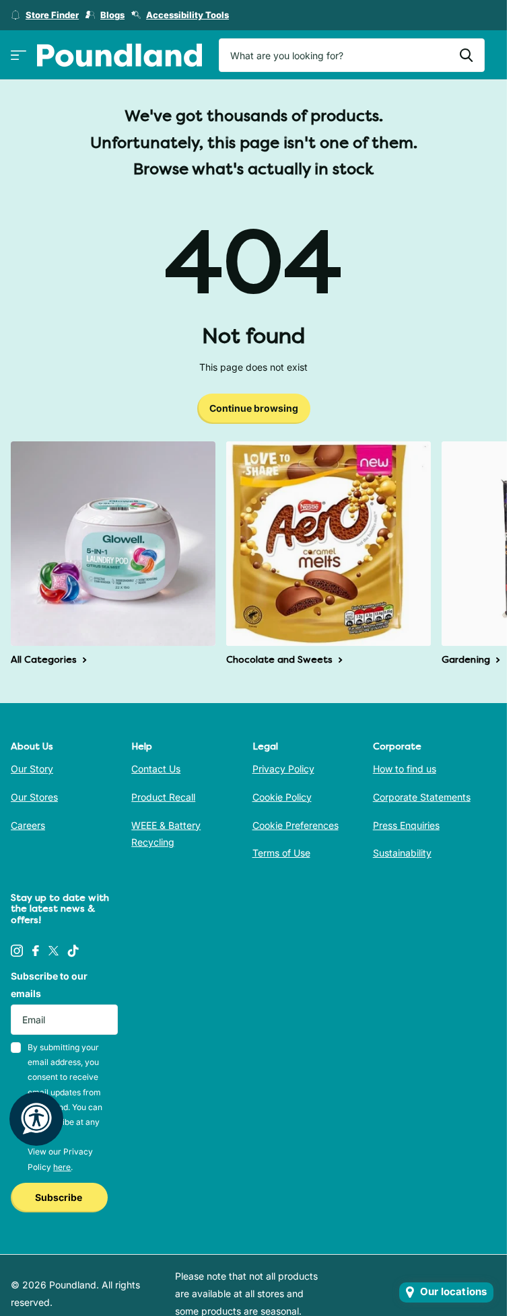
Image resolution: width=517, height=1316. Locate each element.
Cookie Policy (282, 797)
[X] (53, 950)
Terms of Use (281, 852)
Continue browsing (253, 408)
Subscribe (59, 1197)
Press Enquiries (406, 825)
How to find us (404, 768)
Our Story (32, 768)
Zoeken (466, 55)
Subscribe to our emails (49, 984)
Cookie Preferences (295, 825)
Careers (28, 825)
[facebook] (35, 950)
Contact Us (155, 768)
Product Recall (163, 797)
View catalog (18, 55)
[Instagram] (17, 951)
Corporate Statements (422, 797)
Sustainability (402, 852)
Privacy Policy (283, 768)
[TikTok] (73, 951)
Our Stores (34, 797)
